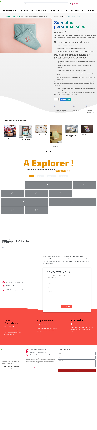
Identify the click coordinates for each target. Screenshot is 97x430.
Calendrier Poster (25, 139)
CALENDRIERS (24, 10)
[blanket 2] (26, 35)
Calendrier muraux (86, 135)
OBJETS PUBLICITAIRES (72, 10)
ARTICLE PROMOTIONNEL (10, 10)
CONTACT (91, 10)
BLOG (83, 10)
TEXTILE (60, 10)
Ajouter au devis (65, 99)
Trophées (10, 139)
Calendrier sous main (40, 135)
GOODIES (52, 10)
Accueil (56, 16)
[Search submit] (70, 3)
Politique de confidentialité (50, 367)
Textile (61, 16)
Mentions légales (32, 367)
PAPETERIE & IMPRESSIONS (39, 10)
